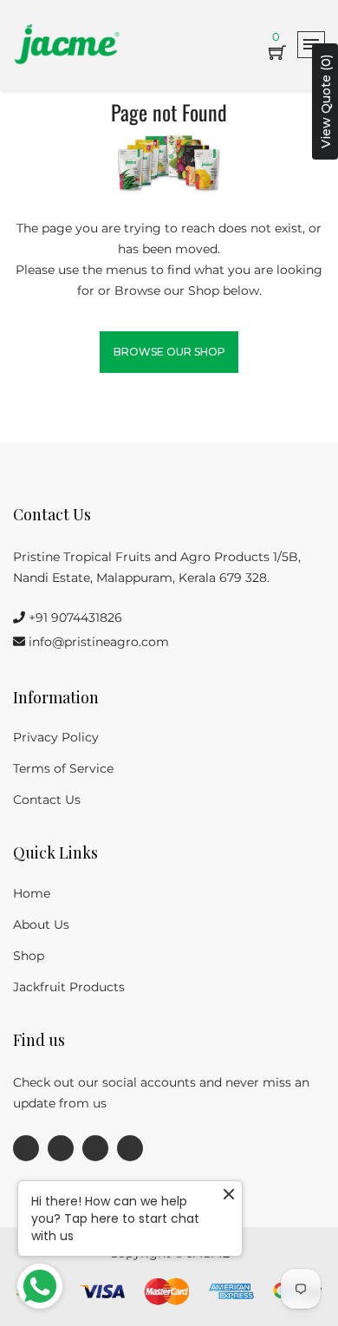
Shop (28, 955)
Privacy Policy (56, 737)
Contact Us (47, 799)
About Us (41, 924)
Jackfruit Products (69, 987)
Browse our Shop (169, 351)
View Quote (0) (326, 101)
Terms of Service (63, 768)
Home (31, 893)
